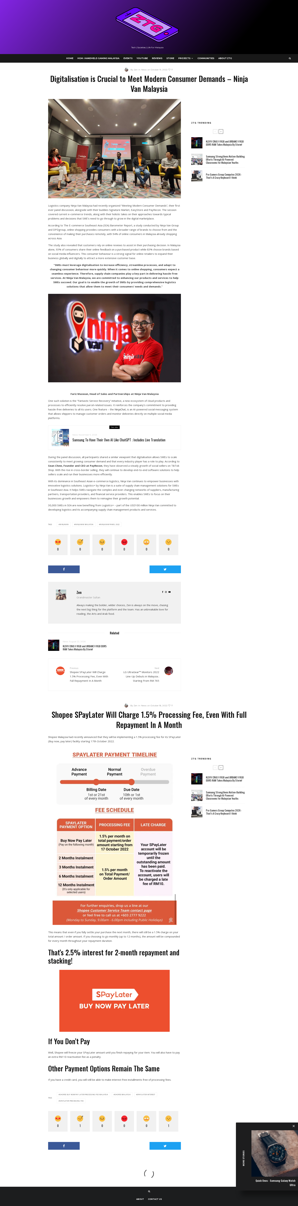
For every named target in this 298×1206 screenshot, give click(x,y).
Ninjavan (64, 524)
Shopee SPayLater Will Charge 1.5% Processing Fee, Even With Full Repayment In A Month (89, 674)
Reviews (157, 58)
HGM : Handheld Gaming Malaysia (98, 58)
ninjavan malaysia (84, 524)
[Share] (64, 569)
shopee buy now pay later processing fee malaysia (84, 1094)
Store (170, 58)
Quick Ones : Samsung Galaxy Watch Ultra (275, 1183)
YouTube (142, 58)
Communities (205, 58)
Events (127, 58)
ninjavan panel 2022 (110, 524)
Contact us (155, 1199)
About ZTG (225, 58)
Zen (79, 592)
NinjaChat (120, 409)
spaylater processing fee (72, 1101)
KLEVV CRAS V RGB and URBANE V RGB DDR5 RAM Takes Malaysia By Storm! (85, 647)
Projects (184, 58)
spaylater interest (146, 1094)
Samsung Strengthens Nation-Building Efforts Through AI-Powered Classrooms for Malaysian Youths (225, 159)
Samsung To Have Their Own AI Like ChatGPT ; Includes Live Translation (118, 440)
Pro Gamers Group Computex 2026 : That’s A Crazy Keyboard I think (224, 176)
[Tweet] (165, 569)
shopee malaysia (123, 1094)
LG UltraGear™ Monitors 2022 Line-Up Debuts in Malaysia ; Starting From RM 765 (141, 674)
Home (69, 58)
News (144, 69)
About (140, 1199)
